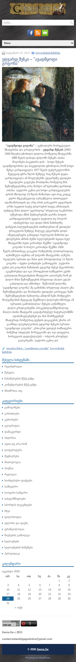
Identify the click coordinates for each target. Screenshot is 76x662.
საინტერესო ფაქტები (18, 480)
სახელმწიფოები (15, 498)
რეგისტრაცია (13, 366)
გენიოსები (11, 419)
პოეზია (9, 468)
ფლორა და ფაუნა (16, 523)
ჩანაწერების (19, 378)
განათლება (11, 413)
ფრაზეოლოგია (14, 529)
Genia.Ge (42, 649)
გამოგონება (12, 407)
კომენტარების (20, 384)
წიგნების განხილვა (17, 535)
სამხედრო (11, 486)
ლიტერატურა (13, 450)
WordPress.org (13, 390)
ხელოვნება (11, 541)
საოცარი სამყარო (16, 492)
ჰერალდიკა (12, 553)
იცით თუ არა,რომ (15, 443)
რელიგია (10, 474)
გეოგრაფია (12, 425)
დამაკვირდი (12, 431)
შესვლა (9, 372)
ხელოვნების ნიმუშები (48, 53)
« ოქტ (18, 607)
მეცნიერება (11, 456)
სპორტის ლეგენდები (18, 504)
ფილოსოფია (12, 517)
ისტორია (10, 437)
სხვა (7, 510)
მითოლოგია (12, 462)
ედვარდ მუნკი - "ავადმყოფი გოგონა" (27, 348)
